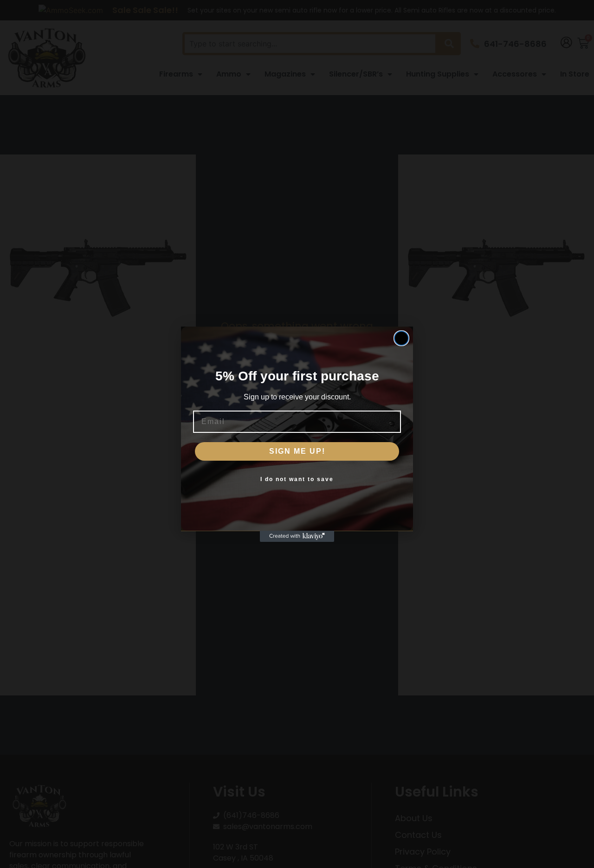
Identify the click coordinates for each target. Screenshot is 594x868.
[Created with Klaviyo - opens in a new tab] (297, 536)
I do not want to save (297, 479)
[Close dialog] (401, 338)
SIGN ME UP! (297, 451)
